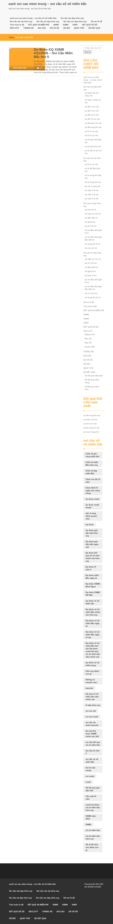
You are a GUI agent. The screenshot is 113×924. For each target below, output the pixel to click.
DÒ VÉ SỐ (54, 28)
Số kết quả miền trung (92, 381)
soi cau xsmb (92, 717)
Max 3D (88, 338)
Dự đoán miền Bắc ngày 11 (92, 576)
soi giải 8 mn (90, 271)
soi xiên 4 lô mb (91, 198)
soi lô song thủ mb (93, 182)
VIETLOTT (14, 28)
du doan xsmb (92, 499)
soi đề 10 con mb (92, 119)
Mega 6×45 (90, 334)
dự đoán (90, 524)
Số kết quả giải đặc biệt (93, 789)
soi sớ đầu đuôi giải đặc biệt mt (93, 238)
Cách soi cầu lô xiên (93, 480)
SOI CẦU (42, 28)
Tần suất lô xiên (91, 797)
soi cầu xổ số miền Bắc (92, 760)
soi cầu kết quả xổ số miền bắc (93, 743)
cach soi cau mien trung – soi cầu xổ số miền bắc (47, 4)
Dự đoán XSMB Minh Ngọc (93, 585)
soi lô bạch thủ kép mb (93, 140)
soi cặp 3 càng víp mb (93, 101)
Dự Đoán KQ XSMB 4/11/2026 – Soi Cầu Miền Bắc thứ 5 (53, 53)
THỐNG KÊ (28, 28)
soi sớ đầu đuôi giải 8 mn (93, 280)
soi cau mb (91, 711)
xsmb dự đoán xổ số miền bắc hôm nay (93, 807)
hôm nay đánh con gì (92, 672)
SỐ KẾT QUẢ (94, 28)
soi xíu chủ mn (91, 293)
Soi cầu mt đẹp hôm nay (48, 21)
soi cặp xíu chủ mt (93, 214)
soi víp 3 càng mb (92, 186)
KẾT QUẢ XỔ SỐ (89, 25)
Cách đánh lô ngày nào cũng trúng (93, 490)
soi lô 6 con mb (91, 164)
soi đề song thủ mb (93, 127)
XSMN (65, 25)
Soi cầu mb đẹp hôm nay (72, 18)
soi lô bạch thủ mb (93, 146)
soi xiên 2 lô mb (91, 190)
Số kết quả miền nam (92, 387)
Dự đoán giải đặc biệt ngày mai (92, 544)
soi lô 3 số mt (90, 226)
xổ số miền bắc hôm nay (93, 837)
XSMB (56, 25)
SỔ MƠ (66, 28)
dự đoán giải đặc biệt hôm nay (92, 533)
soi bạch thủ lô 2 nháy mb (92, 94)
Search (87, 52)
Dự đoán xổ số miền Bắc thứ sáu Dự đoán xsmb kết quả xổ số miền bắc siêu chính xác (93, 650)
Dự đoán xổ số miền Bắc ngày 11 (92, 623)
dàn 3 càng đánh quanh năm (91, 516)
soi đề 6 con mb (92, 111)
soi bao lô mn (90, 275)
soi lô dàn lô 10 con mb (93, 151)
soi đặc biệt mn (91, 267)
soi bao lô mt (90, 209)
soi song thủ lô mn (93, 297)
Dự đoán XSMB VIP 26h (93, 593)
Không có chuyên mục (91, 680)
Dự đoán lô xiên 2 (91, 568)
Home (11, 37)
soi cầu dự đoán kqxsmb (92, 723)
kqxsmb (89, 688)
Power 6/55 (90, 347)
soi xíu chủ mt (91, 248)
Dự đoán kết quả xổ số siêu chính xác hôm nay (92, 557)
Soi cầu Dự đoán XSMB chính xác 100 (92, 733)
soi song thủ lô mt (92, 244)
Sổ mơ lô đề (96, 21)
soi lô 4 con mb (91, 131)
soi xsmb (90, 776)
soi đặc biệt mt (91, 218)
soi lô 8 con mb (91, 135)
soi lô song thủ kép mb (93, 176)
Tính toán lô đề (17, 25)
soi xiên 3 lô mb (91, 194)
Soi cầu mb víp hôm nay (21, 21)
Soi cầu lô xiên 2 (92, 752)
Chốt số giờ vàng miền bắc (92, 455)
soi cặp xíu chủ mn (93, 259)
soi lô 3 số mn (91, 263)
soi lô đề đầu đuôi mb (92, 169)
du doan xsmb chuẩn (92, 506)
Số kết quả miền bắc (94, 376)
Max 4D (88, 343)
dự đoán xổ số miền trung (92, 663)
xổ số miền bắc (93, 830)
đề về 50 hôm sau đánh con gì (92, 847)
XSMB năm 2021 (91, 817)
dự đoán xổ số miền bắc (92, 602)
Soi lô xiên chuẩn (90, 769)
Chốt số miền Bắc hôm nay (92, 463)
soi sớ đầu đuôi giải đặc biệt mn (93, 287)
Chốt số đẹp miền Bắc (91, 472)
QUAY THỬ (79, 28)
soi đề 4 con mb (92, 107)
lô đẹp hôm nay (93, 705)
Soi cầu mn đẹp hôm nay (75, 21)
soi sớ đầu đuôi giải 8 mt (93, 231)
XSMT (75, 25)
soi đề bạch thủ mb (93, 123)
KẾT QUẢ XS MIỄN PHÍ (38, 25)
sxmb (88, 782)
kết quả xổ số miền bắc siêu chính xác (92, 696)
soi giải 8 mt (90, 222)
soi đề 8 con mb (92, 115)
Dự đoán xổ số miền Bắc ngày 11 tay (92, 634)
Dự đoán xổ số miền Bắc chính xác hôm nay (93, 612)
